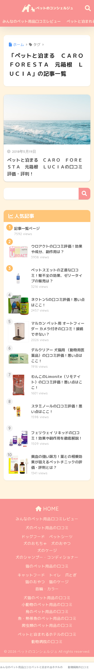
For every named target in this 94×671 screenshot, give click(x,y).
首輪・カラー (47, 589)
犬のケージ (47, 550)
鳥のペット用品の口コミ (47, 611)
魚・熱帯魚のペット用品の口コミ (47, 618)
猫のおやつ (35, 582)
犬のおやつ (61, 543)
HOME (50, 508)
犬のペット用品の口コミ (47, 527)
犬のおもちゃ (35, 543)
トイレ (55, 575)
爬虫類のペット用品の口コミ (47, 625)
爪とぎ (71, 575)
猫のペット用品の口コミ (47, 566)
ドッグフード (33, 536)
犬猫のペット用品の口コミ (47, 597)
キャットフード (31, 575)
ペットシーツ (61, 536)
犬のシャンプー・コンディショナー (47, 557)
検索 (84, 194)
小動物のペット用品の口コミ (47, 604)
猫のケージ (59, 582)
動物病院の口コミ (47, 641)
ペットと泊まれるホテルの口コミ (47, 634)
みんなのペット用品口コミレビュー (31, 21)
